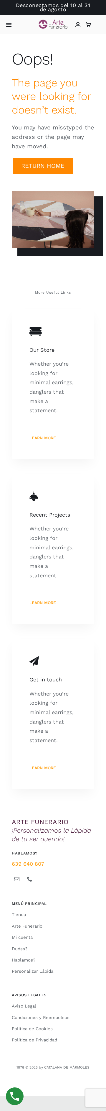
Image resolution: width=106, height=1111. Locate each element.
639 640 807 (28, 864)
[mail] (17, 879)
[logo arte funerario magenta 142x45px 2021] (53, 22)
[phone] (30, 879)
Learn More (42, 437)
